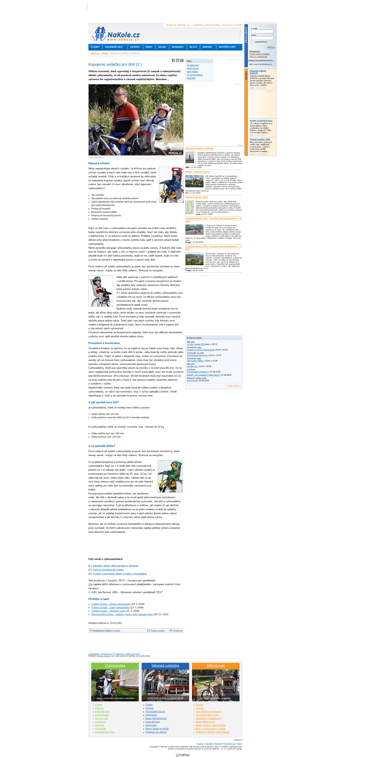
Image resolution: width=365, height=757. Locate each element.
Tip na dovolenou (195, 75)
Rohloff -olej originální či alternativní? (203, 375)
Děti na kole (216, 666)
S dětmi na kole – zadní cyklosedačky (110, 607)
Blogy (193, 47)
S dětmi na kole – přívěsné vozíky (108, 611)
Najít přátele (192, 71)
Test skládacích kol (155, 711)
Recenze (99, 725)
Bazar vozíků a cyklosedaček (211, 725)
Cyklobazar (119, 654)
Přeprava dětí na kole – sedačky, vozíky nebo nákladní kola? (122, 614)
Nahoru (238, 740)
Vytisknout (177, 630)
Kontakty (209, 744)
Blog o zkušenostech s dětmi (210, 728)
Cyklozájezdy (94, 654)
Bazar (162, 47)
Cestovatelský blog (105, 732)
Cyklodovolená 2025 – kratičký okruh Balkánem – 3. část (213, 248)
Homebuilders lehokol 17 (198, 372)
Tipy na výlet (101, 718)
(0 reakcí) (106, 630)
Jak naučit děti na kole (207, 715)
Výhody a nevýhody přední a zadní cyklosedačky (120, 573)
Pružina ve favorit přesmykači (200, 350)
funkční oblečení (104, 656)
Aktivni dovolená (132, 654)
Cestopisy (100, 722)
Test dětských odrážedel (208, 711)
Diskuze (99, 708)
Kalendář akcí (114, 47)
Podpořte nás (230, 744)
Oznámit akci (193, 65)
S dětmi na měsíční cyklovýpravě (212, 732)
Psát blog (191, 78)
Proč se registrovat (258, 56)
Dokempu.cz (107, 654)
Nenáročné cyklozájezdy (208, 718)
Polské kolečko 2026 (196, 197)
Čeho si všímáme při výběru (108, 569)
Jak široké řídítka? (195, 361)
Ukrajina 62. (192, 366)
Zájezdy (135, 47)
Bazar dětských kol (205, 722)
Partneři (218, 744)
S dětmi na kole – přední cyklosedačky (111, 604)
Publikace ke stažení (156, 732)
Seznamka (177, 47)
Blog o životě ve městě (157, 728)
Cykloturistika (115, 666)
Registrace (254, 51)
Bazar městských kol (156, 718)
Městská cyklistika (165, 666)
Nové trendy (192, 380)
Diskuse (207, 47)
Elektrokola (151, 715)
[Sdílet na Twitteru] (177, 61)
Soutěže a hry (227, 47)
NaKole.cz (95, 53)
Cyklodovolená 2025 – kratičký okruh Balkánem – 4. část (213, 220)
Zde (90, 584)
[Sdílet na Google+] (181, 61)
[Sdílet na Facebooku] (173, 61)
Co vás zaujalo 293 (196, 344)
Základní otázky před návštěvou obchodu (115, 565)
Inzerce (200, 744)
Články (95, 47)
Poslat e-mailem (158, 630)
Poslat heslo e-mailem (259, 54)
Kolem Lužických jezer (197, 172)
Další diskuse (234, 386)
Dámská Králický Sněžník (199, 148)
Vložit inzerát (193, 68)
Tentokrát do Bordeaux (197, 355)
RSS (239, 744)
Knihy (149, 47)
